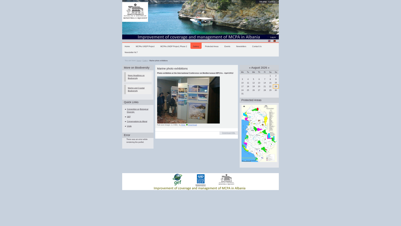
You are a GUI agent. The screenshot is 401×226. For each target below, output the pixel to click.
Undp (129, 126)
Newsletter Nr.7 (131, 52)
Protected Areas (212, 46)
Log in (273, 37)
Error (127, 135)
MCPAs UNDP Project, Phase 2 (173, 46)
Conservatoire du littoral (137, 121)
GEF (129, 117)
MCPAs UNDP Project (145, 46)
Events (227, 46)
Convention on (133, 109)
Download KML (228, 133)
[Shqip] (274, 41)
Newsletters (241, 46)
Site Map (263, 2)
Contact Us (257, 46)
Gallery (196, 46)
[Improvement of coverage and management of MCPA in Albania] (135, 12)
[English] (269, 41)
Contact (271, 2)
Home (127, 46)
